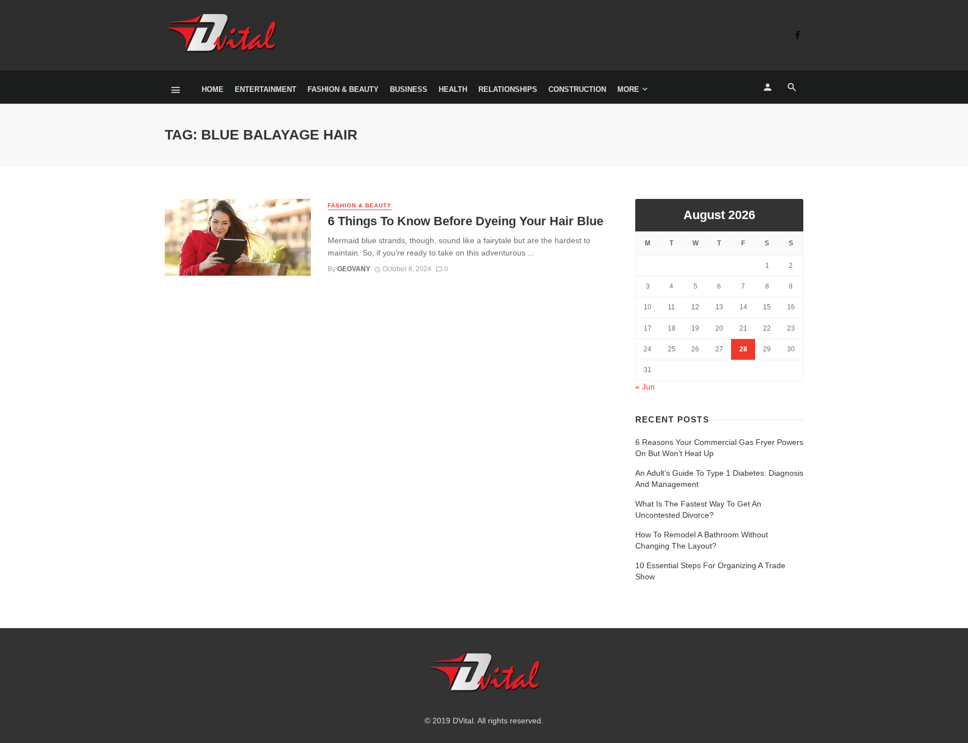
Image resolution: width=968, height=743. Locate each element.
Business (408, 89)
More (628, 89)
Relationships (507, 89)
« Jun (645, 386)
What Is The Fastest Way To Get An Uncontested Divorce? (698, 509)
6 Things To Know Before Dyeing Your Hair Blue (465, 221)
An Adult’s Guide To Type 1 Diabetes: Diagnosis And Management (719, 478)
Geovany (353, 269)
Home (213, 89)
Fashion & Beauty (343, 89)
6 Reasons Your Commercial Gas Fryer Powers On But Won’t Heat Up (719, 448)
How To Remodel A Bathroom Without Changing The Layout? (701, 540)
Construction (577, 89)
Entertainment (265, 89)
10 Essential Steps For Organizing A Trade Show (710, 571)
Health (453, 89)
